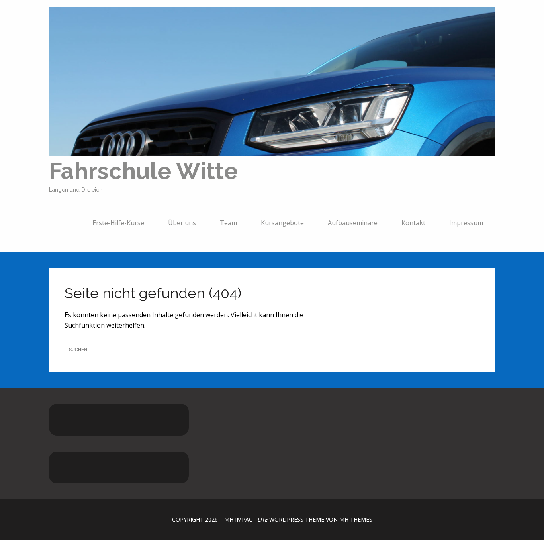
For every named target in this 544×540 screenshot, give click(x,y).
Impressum (466, 222)
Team (228, 222)
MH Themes (355, 519)
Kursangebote (282, 222)
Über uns (182, 222)
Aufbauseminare (353, 222)
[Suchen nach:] (104, 348)
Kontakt (413, 222)
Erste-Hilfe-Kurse (118, 222)
